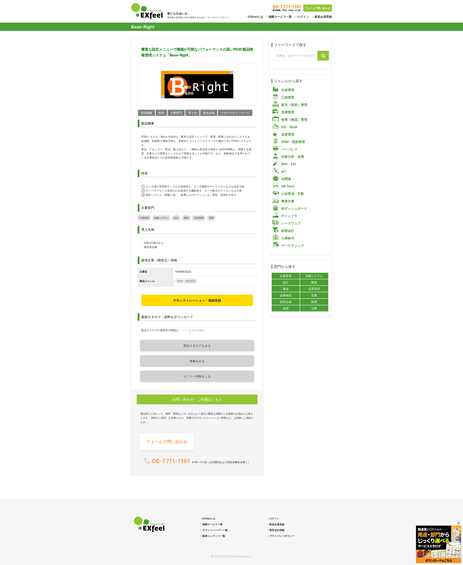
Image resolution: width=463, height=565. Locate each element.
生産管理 (144, 218)
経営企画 (286, 302)
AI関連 (286, 179)
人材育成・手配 (292, 194)
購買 (314, 282)
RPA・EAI (288, 164)
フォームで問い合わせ (317, 8)
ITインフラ (289, 216)
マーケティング (292, 245)
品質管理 (198, 218)
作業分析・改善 (292, 157)
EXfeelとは (255, 16)
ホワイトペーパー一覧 (215, 530)
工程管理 (287, 97)
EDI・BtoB (289, 127)
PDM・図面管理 (186, 280)
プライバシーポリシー (282, 535)
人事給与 (287, 238)
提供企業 (208, 113)
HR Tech (287, 186)
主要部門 (176, 113)
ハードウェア (291, 223)
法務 (314, 308)
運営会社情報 (276, 530)
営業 (211, 218)
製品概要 (146, 113)
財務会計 (287, 231)
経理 (314, 302)
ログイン (303, 16)
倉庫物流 (286, 295)
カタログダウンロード (235, 113)
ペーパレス (289, 149)
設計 (176, 218)
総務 (286, 308)
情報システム (161, 218)
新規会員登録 (323, 16)
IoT (283, 171)
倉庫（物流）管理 (294, 119)
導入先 (192, 113)
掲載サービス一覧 (280, 16)
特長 (161, 113)
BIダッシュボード (294, 208)
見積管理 (287, 112)
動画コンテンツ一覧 (213, 535)
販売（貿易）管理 (294, 105)
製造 (186, 218)
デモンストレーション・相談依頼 (197, 300)
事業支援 (287, 201)
